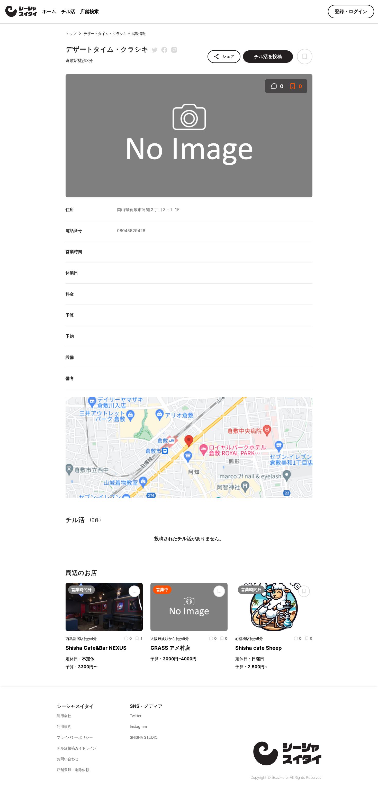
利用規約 (64, 726)
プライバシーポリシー (75, 737)
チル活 (68, 11)
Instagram (138, 726)
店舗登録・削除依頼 (73, 769)
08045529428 (131, 230)
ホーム (49, 11)
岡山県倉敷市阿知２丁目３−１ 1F (148, 209)
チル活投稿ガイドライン (76, 748)
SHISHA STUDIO (144, 737)
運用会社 (64, 715)
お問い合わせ (67, 759)
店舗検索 (89, 11)
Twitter (135, 715)
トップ (71, 33)
